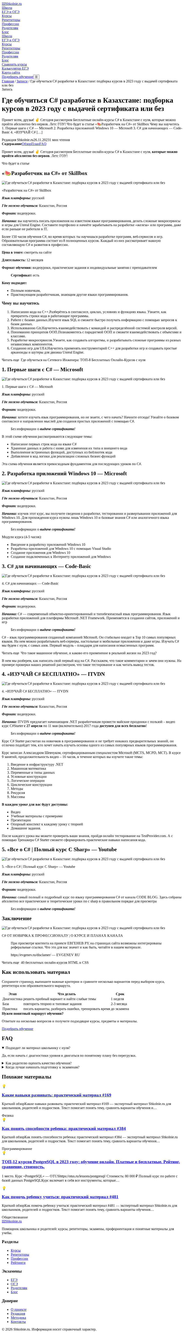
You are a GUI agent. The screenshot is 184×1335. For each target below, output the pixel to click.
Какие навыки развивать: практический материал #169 (56, 1095)
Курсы (7, 16)
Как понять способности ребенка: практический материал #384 (64, 1128)
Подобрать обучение (17, 77)
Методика (18, 1318)
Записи (22, 81)
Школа (7, 8)
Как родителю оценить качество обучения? (39, 1063)
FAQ (42, 144)
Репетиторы (11, 20)
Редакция (18, 1313)
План (35, 144)
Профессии (10, 24)
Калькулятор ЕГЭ (15, 68)
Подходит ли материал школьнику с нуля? (38, 1048)
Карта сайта (11, 72)
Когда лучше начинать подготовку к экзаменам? (42, 1067)
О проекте (18, 1309)
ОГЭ (14, 1284)
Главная (8, 81)
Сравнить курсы (14, 64)
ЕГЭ (14, 1280)
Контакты (18, 1322)
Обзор (26, 144)
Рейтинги (18, 1262)
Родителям (10, 28)
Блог (5, 32)
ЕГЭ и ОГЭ (11, 12)
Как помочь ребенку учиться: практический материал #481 (60, 1196)
